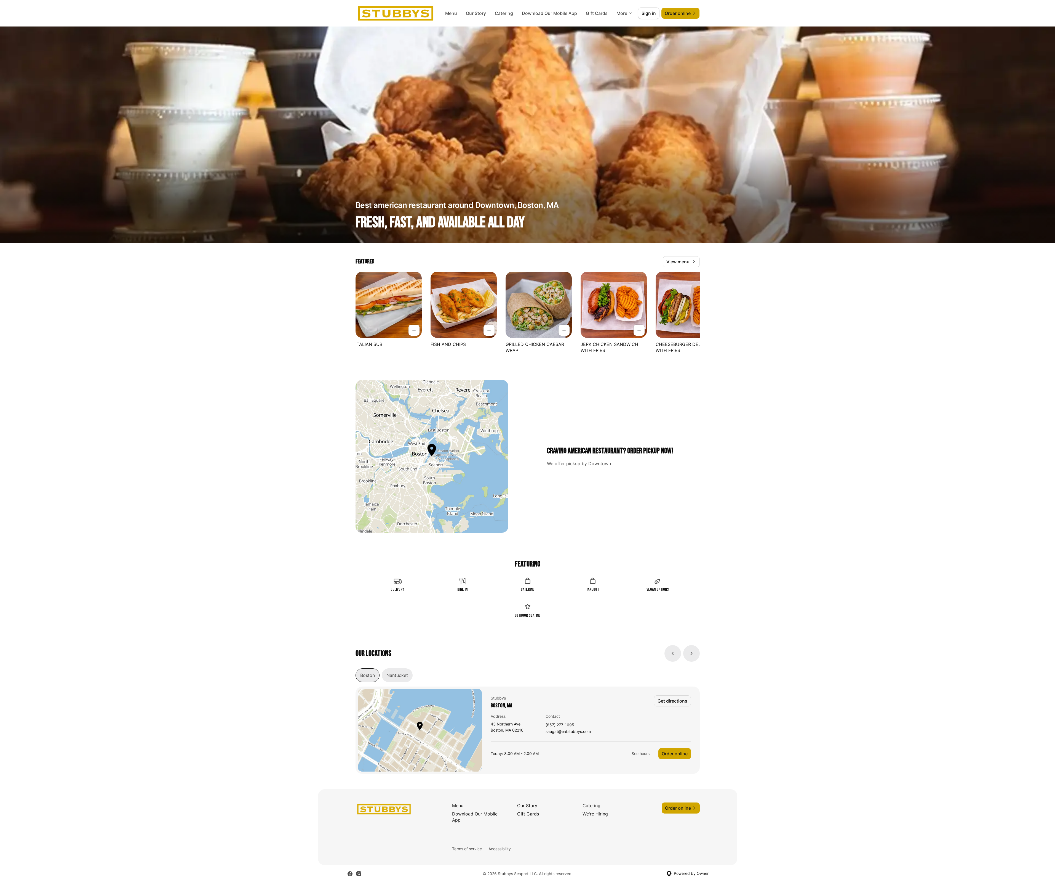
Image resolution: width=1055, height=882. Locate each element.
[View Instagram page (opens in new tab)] (359, 873)
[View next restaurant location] (691, 653)
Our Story (476, 13)
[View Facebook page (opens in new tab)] (350, 873)
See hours (641, 753)
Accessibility (499, 848)
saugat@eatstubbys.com (568, 731)
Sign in (649, 13)
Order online (675, 753)
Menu (451, 13)
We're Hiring (595, 814)
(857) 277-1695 (560, 725)
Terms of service (467, 848)
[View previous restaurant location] (672, 653)
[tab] (368, 675)
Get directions (672, 701)
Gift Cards (597, 13)
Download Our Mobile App (549, 13)
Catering (504, 13)
